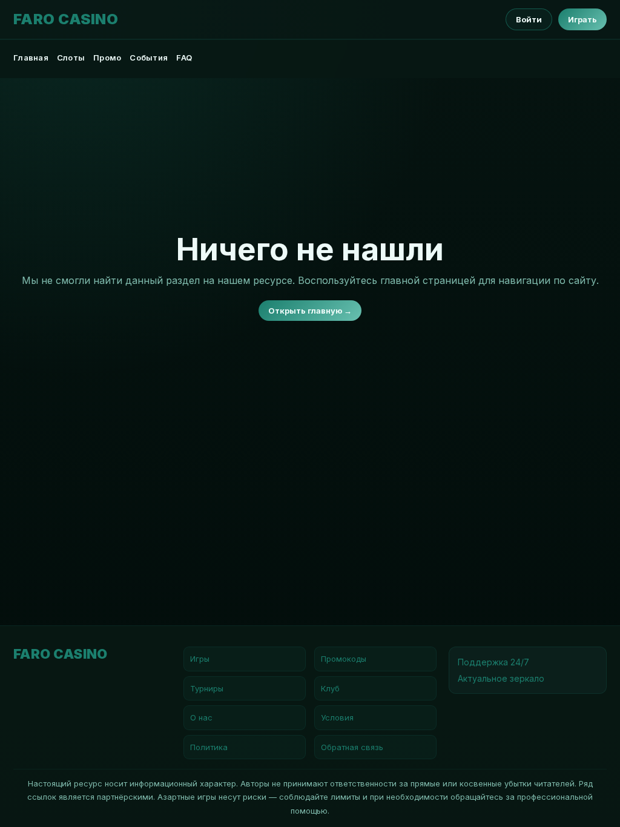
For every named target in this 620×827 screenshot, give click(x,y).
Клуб (330, 688)
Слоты (71, 57)
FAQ (184, 57)
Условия (337, 717)
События (149, 57)
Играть (582, 19)
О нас (201, 717)
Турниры (206, 688)
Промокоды (343, 659)
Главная (30, 57)
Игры (199, 659)
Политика (209, 747)
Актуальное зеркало (501, 678)
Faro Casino (65, 19)
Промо (107, 57)
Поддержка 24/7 (493, 662)
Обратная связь (352, 747)
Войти (529, 19)
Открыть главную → (310, 310)
